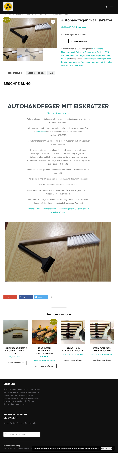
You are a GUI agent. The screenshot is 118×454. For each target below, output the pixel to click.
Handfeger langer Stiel (95, 55)
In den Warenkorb (79, 41)
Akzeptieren (106, 448)
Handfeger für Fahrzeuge (79, 62)
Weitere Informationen (91, 448)
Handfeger (80, 55)
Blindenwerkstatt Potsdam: (58, 113)
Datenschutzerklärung (11, 446)
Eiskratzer (41, 131)
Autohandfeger (89, 58)
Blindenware (97, 49)
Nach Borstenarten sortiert (20, 14)
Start (5, 14)
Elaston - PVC (37, 14)
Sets (108, 55)
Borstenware (90, 52)
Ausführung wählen (44, 366)
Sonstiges (65, 58)
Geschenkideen (67, 55)
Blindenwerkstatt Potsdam (72, 52)
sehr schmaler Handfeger (72, 65)
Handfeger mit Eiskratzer (101, 62)
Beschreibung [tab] (15, 73)
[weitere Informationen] (51, 297)
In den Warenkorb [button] (16, 363)
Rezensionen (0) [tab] (36, 73)
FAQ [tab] (51, 73)
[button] (53, 22)
